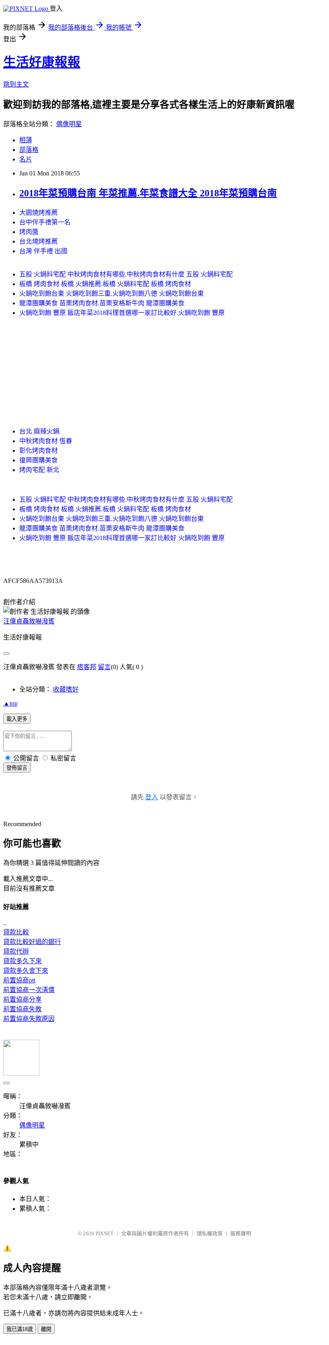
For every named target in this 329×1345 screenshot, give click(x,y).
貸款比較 (16, 932)
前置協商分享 (22, 999)
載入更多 (16, 719)
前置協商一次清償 (29, 989)
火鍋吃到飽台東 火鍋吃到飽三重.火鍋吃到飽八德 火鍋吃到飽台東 (111, 293)
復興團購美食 (38, 460)
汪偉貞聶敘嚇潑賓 (29, 621)
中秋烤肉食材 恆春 (45, 441)
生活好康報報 (41, 62)
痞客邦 (86, 666)
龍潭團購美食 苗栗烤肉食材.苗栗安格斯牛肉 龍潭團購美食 (102, 303)
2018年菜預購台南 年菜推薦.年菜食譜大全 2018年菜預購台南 (148, 193)
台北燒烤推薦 (38, 241)
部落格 (29, 149)
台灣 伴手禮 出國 (43, 251)
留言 (104, 666)
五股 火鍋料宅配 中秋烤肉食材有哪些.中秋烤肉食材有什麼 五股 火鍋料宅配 (126, 274)
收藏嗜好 (66, 689)
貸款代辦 (16, 951)
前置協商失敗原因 (29, 1018)
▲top (10, 703)
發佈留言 (16, 768)
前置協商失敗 (22, 1009)
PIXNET (104, 1233)
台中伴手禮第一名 (45, 222)
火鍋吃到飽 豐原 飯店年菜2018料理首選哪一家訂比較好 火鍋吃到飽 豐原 (122, 312)
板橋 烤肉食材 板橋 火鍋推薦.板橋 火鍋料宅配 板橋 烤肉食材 (105, 283)
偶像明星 (69, 124)
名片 (25, 159)
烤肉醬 (29, 231)
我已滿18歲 (19, 1329)
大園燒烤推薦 (38, 212)
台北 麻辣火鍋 (39, 431)
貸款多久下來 (22, 961)
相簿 (25, 140)
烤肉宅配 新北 (39, 469)
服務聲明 (240, 1233)
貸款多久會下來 (25, 970)
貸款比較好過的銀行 (32, 941)
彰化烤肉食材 (38, 450)
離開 (46, 1329)
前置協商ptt (19, 980)
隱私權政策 (210, 1233)
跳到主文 (16, 84)
